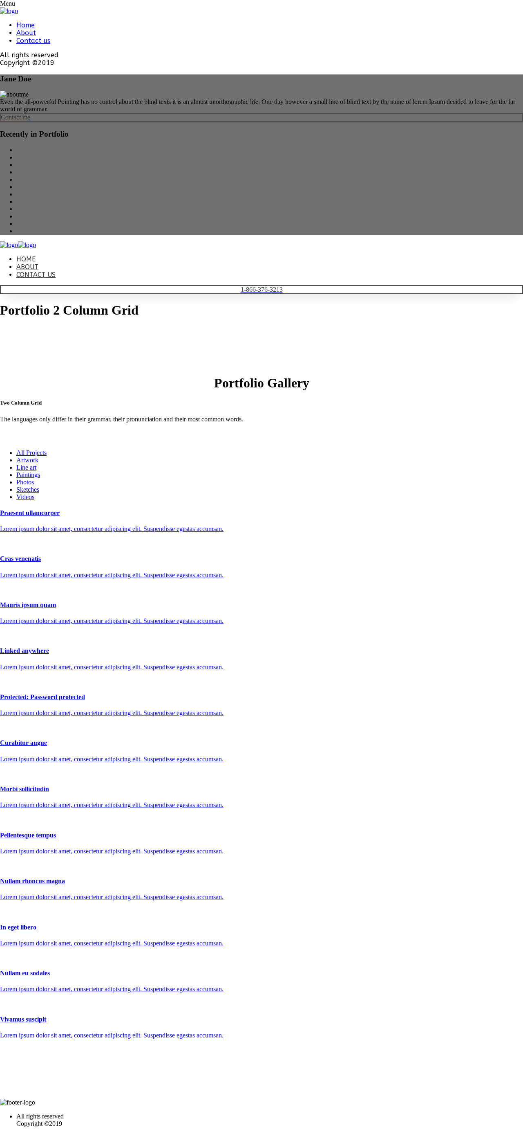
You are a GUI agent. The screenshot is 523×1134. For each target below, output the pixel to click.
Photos (25, 482)
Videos (25, 496)
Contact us (33, 41)
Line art (26, 467)
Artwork (27, 460)
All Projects (31, 452)
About (26, 33)
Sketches (27, 489)
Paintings (28, 474)
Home (25, 25)
